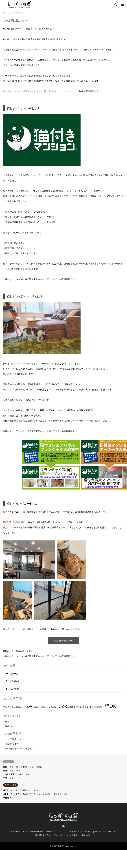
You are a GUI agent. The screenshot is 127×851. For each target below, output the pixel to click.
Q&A (7, 721)
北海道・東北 (8, 774)
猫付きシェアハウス (32, 91)
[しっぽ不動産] (19, 4)
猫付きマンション (11, 91)
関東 (5, 767)
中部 (5, 778)
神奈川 (39, 767)
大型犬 (12, 707)
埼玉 (18, 767)
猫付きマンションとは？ (56, 831)
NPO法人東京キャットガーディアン (35, 49)
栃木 (25, 767)
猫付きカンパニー (53, 91)
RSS (63, 826)
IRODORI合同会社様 (13, 522)
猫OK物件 (14, 688)
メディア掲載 (71, 835)
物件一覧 (14, 673)
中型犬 (6, 706)
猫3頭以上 (98, 707)
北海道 (20, 774)
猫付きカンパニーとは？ (105, 831)
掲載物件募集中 (11, 744)
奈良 (18, 770)
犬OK (62, 706)
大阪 (11, 770)
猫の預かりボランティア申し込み (19, 748)
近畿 (5, 770)
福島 (27, 774)
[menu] (122, 4)
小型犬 (28, 707)
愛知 (11, 778)
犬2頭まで (44, 707)
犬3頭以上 (53, 707)
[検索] (115, 4)
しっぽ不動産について (14, 739)
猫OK (110, 706)
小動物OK (19, 707)
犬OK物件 (14, 681)
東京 (11, 767)
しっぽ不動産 (56, 846)
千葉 (31, 767)
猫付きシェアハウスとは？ (81, 831)
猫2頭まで (85, 707)
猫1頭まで (72, 707)
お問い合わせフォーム (63, 640)
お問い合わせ (86, 835)
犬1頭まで (36, 707)
